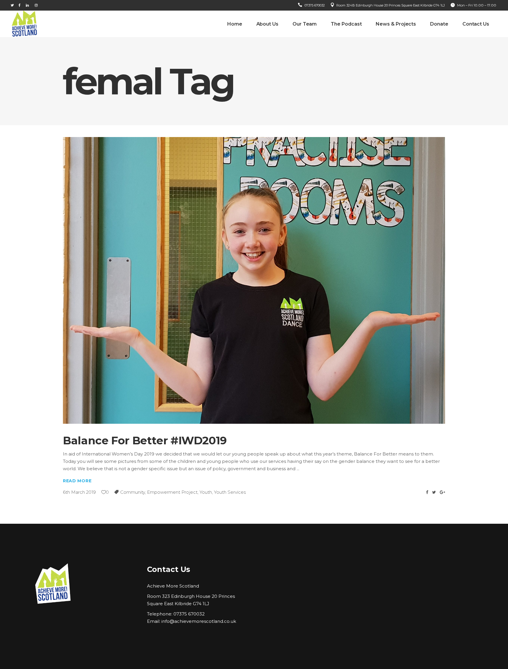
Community (132, 492)
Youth (206, 492)
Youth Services (230, 492)
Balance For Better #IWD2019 (145, 440)
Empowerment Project (172, 492)
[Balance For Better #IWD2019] (254, 280)
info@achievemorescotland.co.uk (198, 621)
